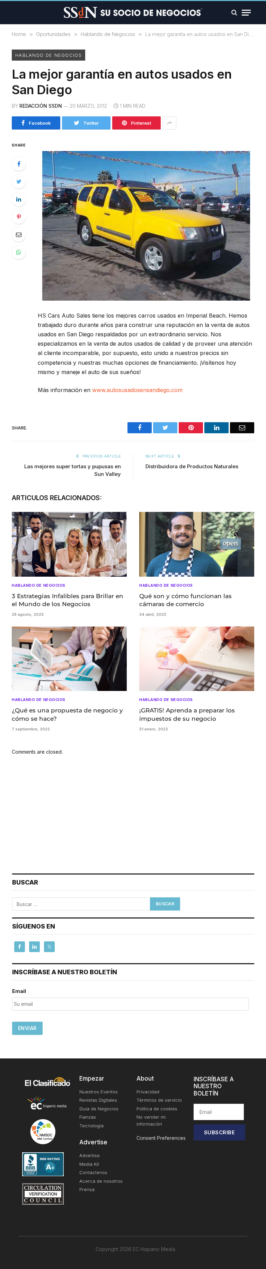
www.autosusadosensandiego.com (137, 390)
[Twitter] (19, 181)
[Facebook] (19, 164)
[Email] (19, 234)
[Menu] (246, 12)
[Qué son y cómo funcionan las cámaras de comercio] (196, 544)
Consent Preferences (161, 1138)
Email (19, 991)
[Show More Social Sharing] (169, 123)
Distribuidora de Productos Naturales (191, 466)
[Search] (234, 12)
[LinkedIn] (19, 199)
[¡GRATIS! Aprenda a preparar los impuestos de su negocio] (196, 659)
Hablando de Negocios (48, 55)
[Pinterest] (19, 217)
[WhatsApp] (19, 252)
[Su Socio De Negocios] (133, 12)
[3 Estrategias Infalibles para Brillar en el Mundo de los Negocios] (69, 544)
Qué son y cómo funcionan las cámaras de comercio (185, 600)
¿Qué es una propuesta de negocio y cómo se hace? (67, 714)
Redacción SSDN (40, 106)
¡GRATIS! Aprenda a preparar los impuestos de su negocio (187, 714)
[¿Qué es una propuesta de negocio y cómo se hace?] (69, 659)
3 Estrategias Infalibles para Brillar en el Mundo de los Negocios (67, 600)
